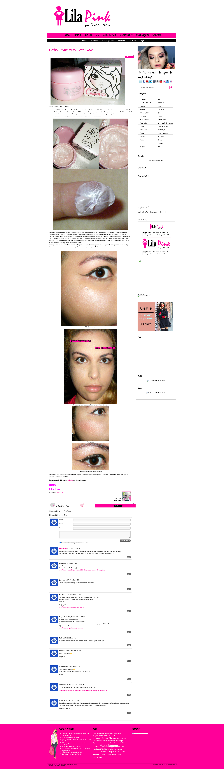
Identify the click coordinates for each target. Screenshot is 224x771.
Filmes (160, 116)
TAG (141, 143)
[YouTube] (160, 82)
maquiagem (162, 130)
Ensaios (114, 738)
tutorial (95, 757)
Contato (156, 35)
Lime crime (103, 743)
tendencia (116, 755)
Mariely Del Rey (61, 765)
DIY (97, 35)
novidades (109, 749)
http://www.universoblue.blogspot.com (71, 607)
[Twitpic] (150, 82)
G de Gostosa (144, 120)
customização (98, 738)
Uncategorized (59, 492)
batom (107, 733)
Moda (67, 35)
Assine (155, 764)
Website (61, 528)
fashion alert (99, 740)
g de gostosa (107, 740)
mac (118, 743)
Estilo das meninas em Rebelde (72, 754)
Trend (122, 755)
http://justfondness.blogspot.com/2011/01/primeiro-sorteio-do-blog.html (82, 570)
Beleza (88, 35)
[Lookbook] (157, 82)
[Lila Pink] (82, 27)
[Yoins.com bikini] (144, 296)
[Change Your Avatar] (54, 525)
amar (83, 509)
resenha (98, 754)
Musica (142, 137)
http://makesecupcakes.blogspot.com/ (71, 628)
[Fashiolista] (147, 82)
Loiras (142, 127)
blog (119, 733)
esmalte (120, 738)
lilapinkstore (96, 743)
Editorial (143, 116)
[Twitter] (140, 82)
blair (116, 733)
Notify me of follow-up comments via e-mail (74, 543)
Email (61, 524)
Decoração (161, 110)
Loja (142, 40)
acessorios (96, 733)
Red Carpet (121, 751)
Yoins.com (141, 294)
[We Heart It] (164, 82)
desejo (106, 738)
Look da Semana (163, 127)
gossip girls (115, 741)
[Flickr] (171, 82)
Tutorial (77, 35)
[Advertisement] (156, 355)
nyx (115, 749)
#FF (159, 100)
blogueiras (97, 736)
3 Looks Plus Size (145, 103)
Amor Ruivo (161, 103)
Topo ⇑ (175, 764)
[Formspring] (167, 82)
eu (94, 740)
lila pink (121, 741)
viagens (142, 147)
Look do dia (111, 743)
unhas (100, 757)
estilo (125, 738)
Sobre (159, 764)
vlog (159, 147)
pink (109, 751)
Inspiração (143, 123)
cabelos (142, 110)
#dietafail (143, 100)
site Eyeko (70, 480)
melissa (96, 749)
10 (53, 505)
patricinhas (96, 751)
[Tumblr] (154, 82)
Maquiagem (142, 35)
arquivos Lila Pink (143, 212)
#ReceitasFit (126, 35)
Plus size (161, 137)
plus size (114, 752)
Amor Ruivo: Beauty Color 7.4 (71, 746)
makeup (96, 746)
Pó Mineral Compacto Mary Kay (72, 752)
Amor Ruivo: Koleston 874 (70, 737)
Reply (128, 557)
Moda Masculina (163, 133)
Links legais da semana (165, 123)
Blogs (159, 106)
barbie (102, 733)
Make (122, 743)
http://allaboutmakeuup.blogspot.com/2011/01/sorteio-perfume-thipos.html (83, 690)
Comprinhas (113, 736)
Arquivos (94, 40)
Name (61, 520)
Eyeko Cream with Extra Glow (71, 50)
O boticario (119, 749)
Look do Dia (109, 35)
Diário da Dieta (145, 113)
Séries (160, 140)
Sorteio (106, 755)
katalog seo (63, 548)
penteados (103, 752)
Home (84, 40)
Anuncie (121, 40)
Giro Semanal (162, 120)
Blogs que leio (108, 40)
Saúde (142, 140)
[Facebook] (144, 82)
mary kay (121, 746)
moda (103, 749)
